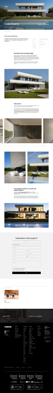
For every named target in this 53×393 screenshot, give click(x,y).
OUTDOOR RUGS (31, 328)
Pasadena (24, 328)
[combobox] (26, 245)
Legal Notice (17, 367)
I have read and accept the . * (19, 268)
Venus (24, 350)
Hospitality (39, 328)
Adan (24, 349)
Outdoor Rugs (25, 342)
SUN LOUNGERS (31, 353)
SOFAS (30, 350)
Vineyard (24, 358)
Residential (39, 334)
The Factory (25, 343)
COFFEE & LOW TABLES (32, 343)
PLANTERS (30, 331)
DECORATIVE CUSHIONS (32, 338)
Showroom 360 (17, 334)
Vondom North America (18, 335)
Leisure (39, 331)
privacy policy (23, 268)
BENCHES (30, 334)
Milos (24, 335)
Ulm (23, 361)
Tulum (24, 339)
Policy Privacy (23, 367)
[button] (42, 146)
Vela (24, 357)
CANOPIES (30, 346)
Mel (23, 334)
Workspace (39, 335)
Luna (24, 338)
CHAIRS (30, 349)
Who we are (16, 328)
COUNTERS (30, 335)
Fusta (24, 331)
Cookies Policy (29, 367)
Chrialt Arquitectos (17, 56)
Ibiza (24, 346)
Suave (24, 353)
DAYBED (30, 339)
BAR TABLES (30, 342)
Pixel (24, 354)
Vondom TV (16, 331)
